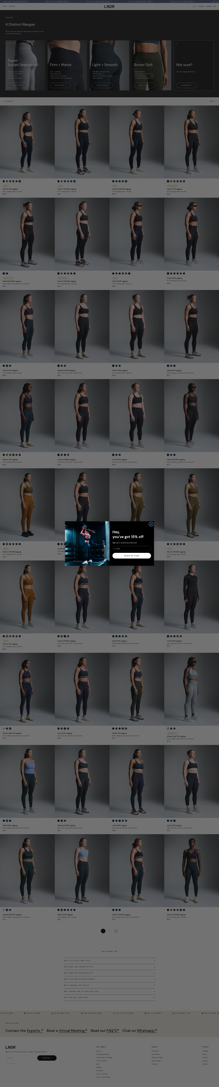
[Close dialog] (151, 524)
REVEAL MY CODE (131, 556)
